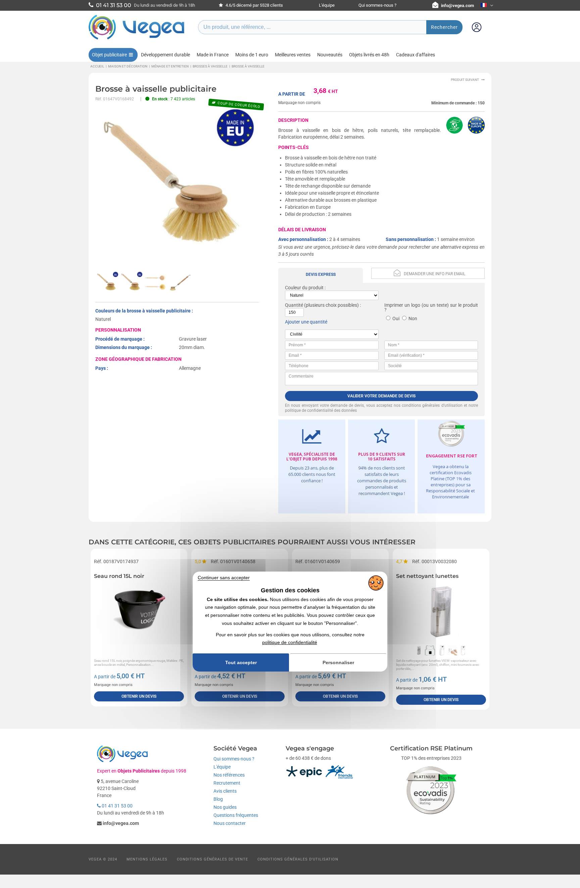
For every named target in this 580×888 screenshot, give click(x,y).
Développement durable (165, 54)
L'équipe (327, 5)
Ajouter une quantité (306, 321)
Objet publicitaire (109, 54)
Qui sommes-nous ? (377, 5)
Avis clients (225, 791)
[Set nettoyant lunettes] (441, 612)
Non (412, 318)
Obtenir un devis (139, 696)
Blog (218, 799)
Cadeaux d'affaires (415, 54)
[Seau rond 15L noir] (139, 612)
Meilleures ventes (292, 54)
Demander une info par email (434, 274)
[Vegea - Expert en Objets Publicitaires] (137, 39)
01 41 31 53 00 (117, 805)
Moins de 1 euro (251, 54)
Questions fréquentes (235, 815)
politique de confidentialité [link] (289, 642)
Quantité (294, 305)
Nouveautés (329, 54)
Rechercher (444, 27)
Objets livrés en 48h (369, 54)
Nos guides (225, 807)
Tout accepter (241, 662)
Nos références (229, 775)
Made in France (213, 54)
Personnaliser (338, 662)
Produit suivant (465, 80)
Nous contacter (229, 823)
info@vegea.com (457, 5)
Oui (395, 318)
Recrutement (226, 783)
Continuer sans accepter (224, 577)
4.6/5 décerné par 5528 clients (254, 5)
